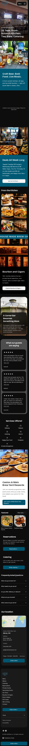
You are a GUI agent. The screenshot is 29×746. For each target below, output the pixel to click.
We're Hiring (6, 702)
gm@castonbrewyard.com (9, 650)
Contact (4, 704)
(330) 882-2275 (7, 647)
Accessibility (5, 722)
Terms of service (6, 720)
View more (6, 362)
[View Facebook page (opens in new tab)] (3, 731)
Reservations (6, 685)
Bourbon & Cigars (7, 695)
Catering (5, 683)
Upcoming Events (7, 690)
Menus (4, 681)
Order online (13, 660)
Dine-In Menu (6, 697)
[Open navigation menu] (24, 3)
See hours (22, 656)
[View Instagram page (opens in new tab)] (6, 731)
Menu (20, 3)
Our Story (5, 692)
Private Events (6, 688)
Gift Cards (5, 699)
